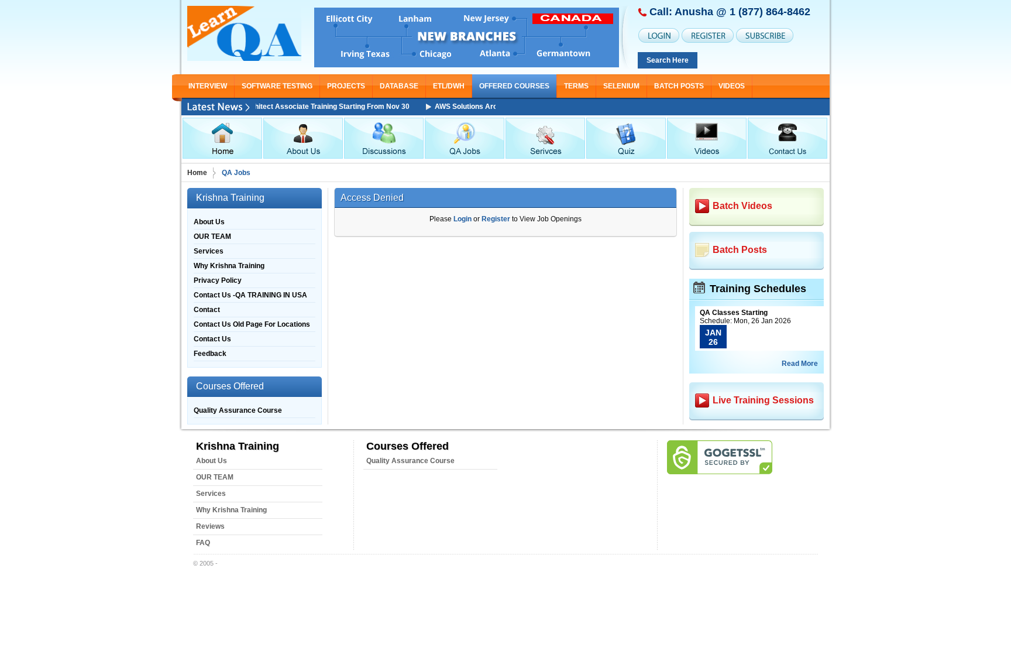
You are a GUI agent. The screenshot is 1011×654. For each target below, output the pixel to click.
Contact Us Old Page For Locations (252, 324)
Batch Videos (742, 206)
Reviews (210, 526)
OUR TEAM (212, 236)
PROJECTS (346, 86)
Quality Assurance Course (238, 410)
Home (197, 173)
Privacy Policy (218, 280)
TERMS (576, 86)
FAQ (203, 543)
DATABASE (399, 86)
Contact (207, 310)
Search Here (668, 60)
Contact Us (212, 339)
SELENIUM (621, 86)
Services (208, 251)
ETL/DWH (449, 86)
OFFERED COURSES (514, 86)
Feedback (210, 354)
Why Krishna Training (229, 266)
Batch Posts (679, 86)
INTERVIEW (207, 86)
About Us (209, 222)
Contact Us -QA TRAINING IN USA (250, 295)
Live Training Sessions (763, 400)
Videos (731, 86)
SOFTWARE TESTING (277, 86)
